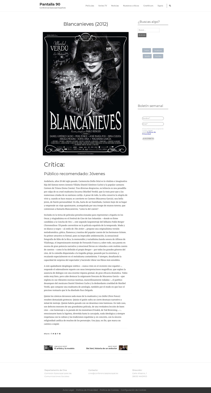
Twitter (146, 50)
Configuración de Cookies (133, 390)
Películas (90, 6)
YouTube (158, 56)
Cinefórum (148, 6)
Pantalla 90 (50, 4)
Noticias (115, 6)
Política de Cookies (109, 390)
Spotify (147, 56)
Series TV (102, 6)
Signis (160, 6)
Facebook (158, 50)
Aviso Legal (68, 390)
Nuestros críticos (131, 6)
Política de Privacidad (149, 133)
